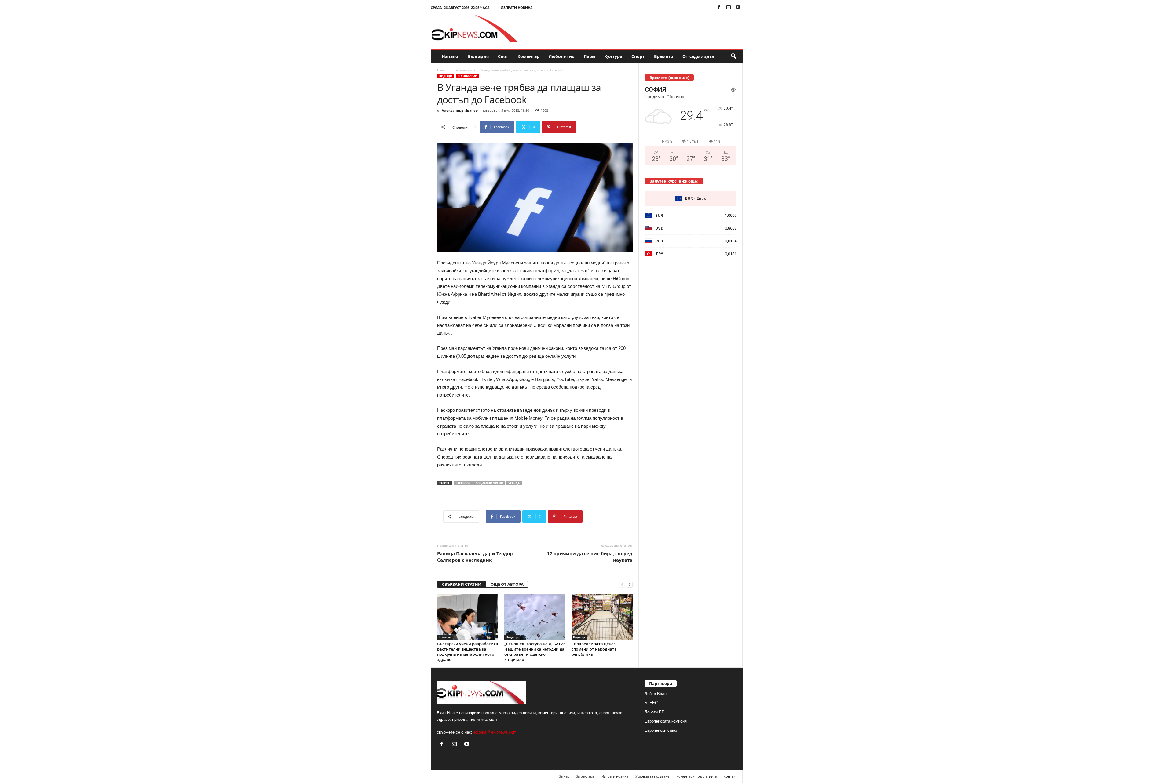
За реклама (585, 776)
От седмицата (698, 56)
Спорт (638, 56)
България (478, 56)
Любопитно (562, 56)
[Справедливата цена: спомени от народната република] (602, 617)
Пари (589, 56)
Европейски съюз (661, 730)
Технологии (463, 70)
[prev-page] (622, 584)
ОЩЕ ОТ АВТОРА (507, 584)
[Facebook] (719, 7)
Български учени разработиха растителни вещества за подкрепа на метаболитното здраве (467, 651)
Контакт (730, 776)
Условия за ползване (652, 776)
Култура (613, 56)
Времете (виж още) (669, 77)
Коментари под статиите (696, 776)
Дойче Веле (656, 693)
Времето (663, 56)
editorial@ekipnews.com (495, 732)
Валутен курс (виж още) (673, 181)
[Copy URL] (596, 127)
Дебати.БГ (654, 712)
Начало (450, 56)
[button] (733, 56)
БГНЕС (651, 703)
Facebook (463, 483)
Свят (503, 56)
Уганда (514, 483)
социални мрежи (489, 483)
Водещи (445, 76)
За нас (564, 776)
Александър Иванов (460, 110)
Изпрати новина (517, 7)
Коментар (528, 56)
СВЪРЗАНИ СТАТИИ (461, 584)
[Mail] (728, 7)
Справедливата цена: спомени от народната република (594, 649)
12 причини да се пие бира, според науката (589, 556)
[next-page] (630, 584)
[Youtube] (738, 7)
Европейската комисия (666, 721)
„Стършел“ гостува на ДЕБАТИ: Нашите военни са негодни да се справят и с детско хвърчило (534, 651)
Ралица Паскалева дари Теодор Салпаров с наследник (475, 556)
